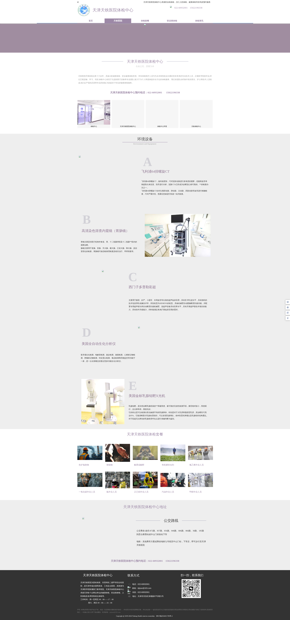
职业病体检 (172, 21)
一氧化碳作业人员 (87, 492)
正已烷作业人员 (141, 492)
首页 (91, 21)
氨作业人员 (111, 492)
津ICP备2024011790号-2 (164, 616)
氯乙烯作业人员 (196, 465)
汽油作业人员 (168, 492)
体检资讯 (199, 21)
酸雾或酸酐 (139, 465)
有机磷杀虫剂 (168, 465)
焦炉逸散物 (84, 465)
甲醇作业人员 (195, 492)
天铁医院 (118, 21)
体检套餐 (145, 21)
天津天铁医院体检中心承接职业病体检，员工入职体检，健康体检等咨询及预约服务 (170, 2)
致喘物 (109, 465)
